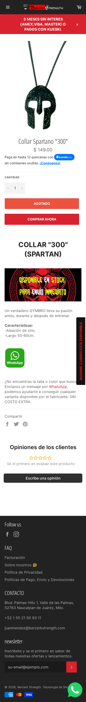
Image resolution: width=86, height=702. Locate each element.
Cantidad (12, 177)
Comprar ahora (42, 219)
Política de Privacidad (23, 572)
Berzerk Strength (29, 687)
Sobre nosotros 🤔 (21, 565)
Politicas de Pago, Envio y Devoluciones (39, 579)
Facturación (15, 557)
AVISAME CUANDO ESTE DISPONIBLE (81, 351)
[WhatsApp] (15, 366)
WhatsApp (58, 386)
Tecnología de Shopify (58, 687)
